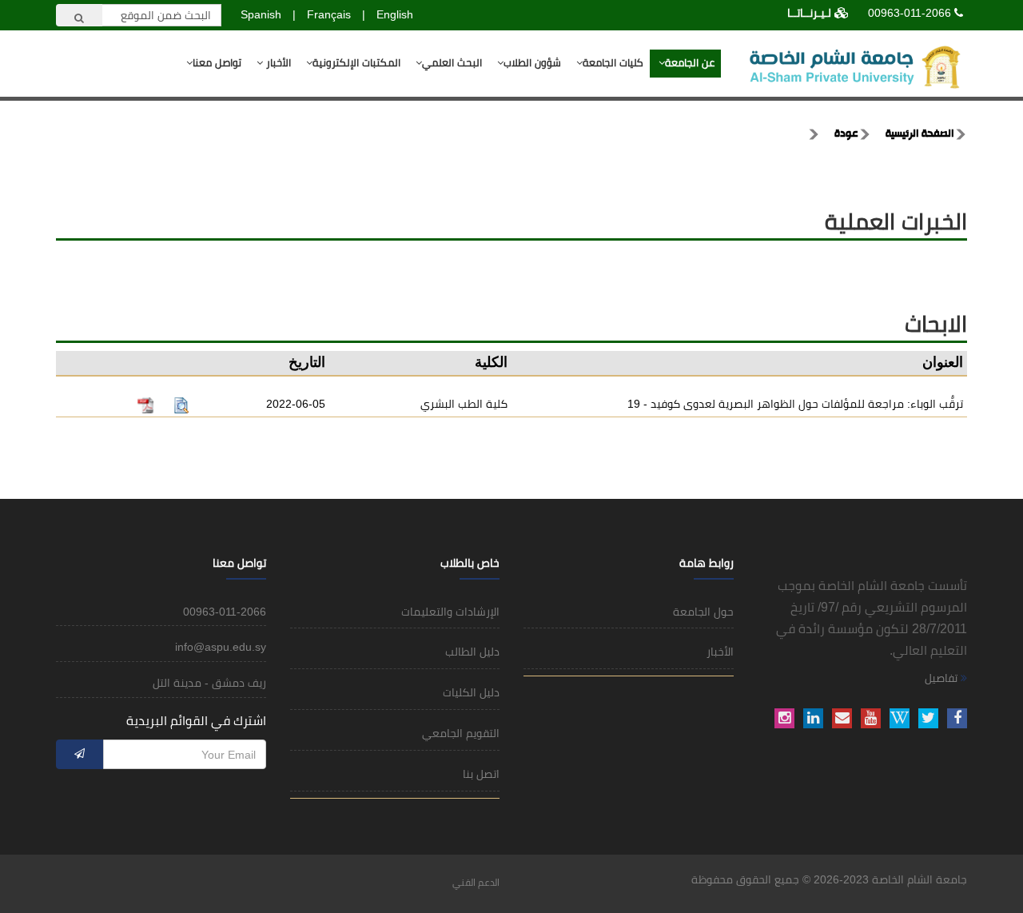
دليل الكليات (471, 692)
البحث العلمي (452, 63)
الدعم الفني (476, 882)
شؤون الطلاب (532, 63)
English (394, 14)
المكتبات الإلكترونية (356, 63)
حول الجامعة (703, 611)
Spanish (261, 14)
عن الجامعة (690, 63)
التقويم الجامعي (461, 733)
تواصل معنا (217, 63)
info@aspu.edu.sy (220, 646)
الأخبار (277, 63)
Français (329, 14)
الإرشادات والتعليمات (450, 611)
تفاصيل (943, 678)
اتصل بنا (481, 773)
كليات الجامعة (613, 63)
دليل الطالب (472, 651)
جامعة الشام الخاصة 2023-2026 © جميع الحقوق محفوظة (829, 879)
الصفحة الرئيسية (920, 134)
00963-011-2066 (909, 12)
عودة (846, 134)
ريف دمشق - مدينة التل (209, 682)
